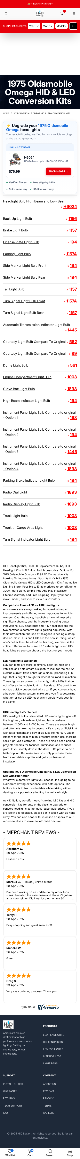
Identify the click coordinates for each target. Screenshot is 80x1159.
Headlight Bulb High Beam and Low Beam (34, 201)
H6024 (70, 206)
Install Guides (13, 1084)
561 (73, 365)
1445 (72, 330)
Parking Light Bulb (17, 254)
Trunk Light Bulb (15, 516)
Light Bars (50, 1063)
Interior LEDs (52, 1056)
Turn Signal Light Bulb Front (24, 301)
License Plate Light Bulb (21, 242)
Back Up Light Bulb (17, 219)
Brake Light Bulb (15, 230)
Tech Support (12, 1105)
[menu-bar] (74, 13)
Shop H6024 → (58, 171)
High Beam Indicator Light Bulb (26, 401)
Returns (9, 1098)
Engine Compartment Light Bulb (27, 377)
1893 (72, 388)
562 (73, 341)
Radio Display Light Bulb (21, 504)
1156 (73, 218)
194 (73, 242)
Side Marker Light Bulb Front (24, 265)
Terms (47, 1105)
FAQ (5, 1112)
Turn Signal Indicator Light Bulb (26, 539)
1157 (73, 230)
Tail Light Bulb (13, 289)
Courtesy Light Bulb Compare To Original (34, 342)
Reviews (48, 1091)
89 (74, 353)
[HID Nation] (40, 13)
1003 (72, 376)
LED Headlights (53, 1034)
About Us (49, 1084)
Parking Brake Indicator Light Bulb (29, 480)
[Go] (73, 26)
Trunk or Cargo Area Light (23, 528)
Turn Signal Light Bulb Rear (23, 313)
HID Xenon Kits (53, 1041)
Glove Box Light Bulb (19, 389)
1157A (71, 253)
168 (73, 417)
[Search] (6, 13)
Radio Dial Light (15, 492)
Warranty (10, 1091)
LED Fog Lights (53, 1049)
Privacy (48, 1098)
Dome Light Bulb (15, 365)
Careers (48, 1112)
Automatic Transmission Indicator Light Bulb (36, 325)
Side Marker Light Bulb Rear (24, 277)
